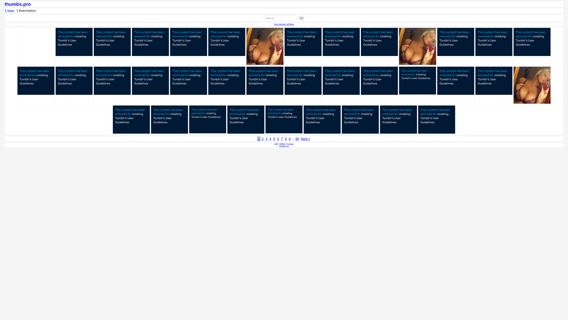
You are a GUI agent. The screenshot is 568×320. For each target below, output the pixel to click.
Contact (290, 144)
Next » (305, 139)
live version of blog (284, 24)
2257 (276, 144)
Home (11, 10)
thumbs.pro (18, 4)
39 (297, 139)
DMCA (282, 144)
